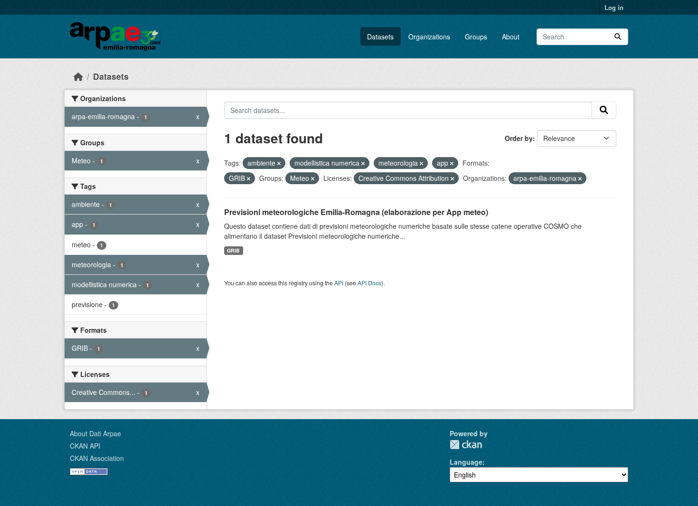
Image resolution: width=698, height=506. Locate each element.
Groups (476, 36)
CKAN (466, 445)
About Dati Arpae (95, 433)
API (338, 283)
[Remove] (279, 163)
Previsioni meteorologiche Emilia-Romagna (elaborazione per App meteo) (356, 211)
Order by (519, 138)
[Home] (78, 76)
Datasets (380, 36)
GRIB (233, 250)
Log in (613, 7)
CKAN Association (97, 458)
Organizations (429, 36)
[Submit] (617, 36)
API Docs (369, 283)
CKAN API (85, 445)
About (510, 36)
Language (466, 462)
